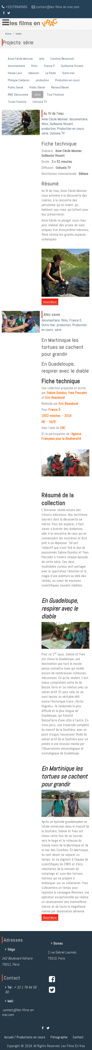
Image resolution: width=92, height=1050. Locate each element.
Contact (78, 1037)
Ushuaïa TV (40, 102)
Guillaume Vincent (72, 66)
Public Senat (15, 87)
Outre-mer (68, 73)
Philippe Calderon (18, 80)
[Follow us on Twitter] (9, 12)
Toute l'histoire (17, 102)
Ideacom (33, 73)
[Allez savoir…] (21, 332)
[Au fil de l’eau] (21, 134)
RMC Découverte (18, 94)
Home (8, 33)
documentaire (16, 66)
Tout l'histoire (55, 94)
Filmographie (58, 1037)
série (37, 94)
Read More (49, 302)
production (42, 80)
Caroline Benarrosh (62, 59)
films (34, 66)
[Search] (83, 3)
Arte (41, 59)
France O (49, 66)
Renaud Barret (60, 87)
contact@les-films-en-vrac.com (57, 6)
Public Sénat (37, 87)
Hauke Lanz (15, 73)
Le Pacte (50, 73)
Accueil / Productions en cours (24, 1037)
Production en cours (67, 80)
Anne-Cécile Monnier (20, 59)
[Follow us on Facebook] (4, 12)
